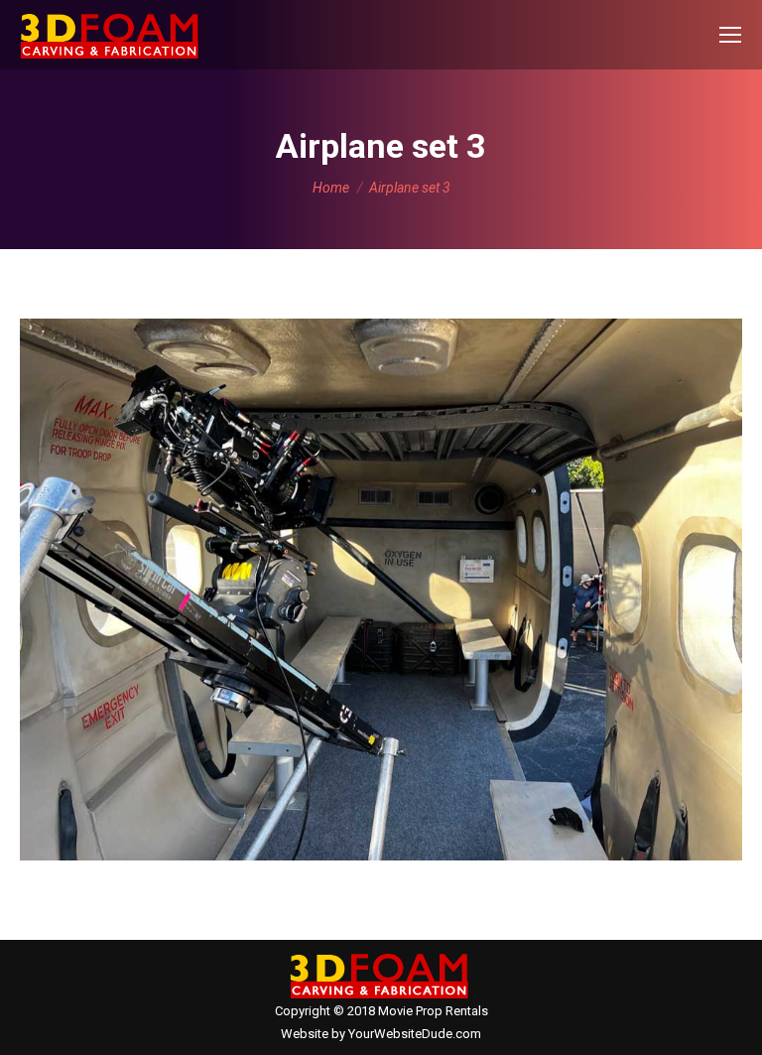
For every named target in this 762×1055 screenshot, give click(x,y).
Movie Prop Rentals (433, 1010)
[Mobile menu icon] (730, 35)
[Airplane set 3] (381, 589)
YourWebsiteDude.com (414, 1033)
